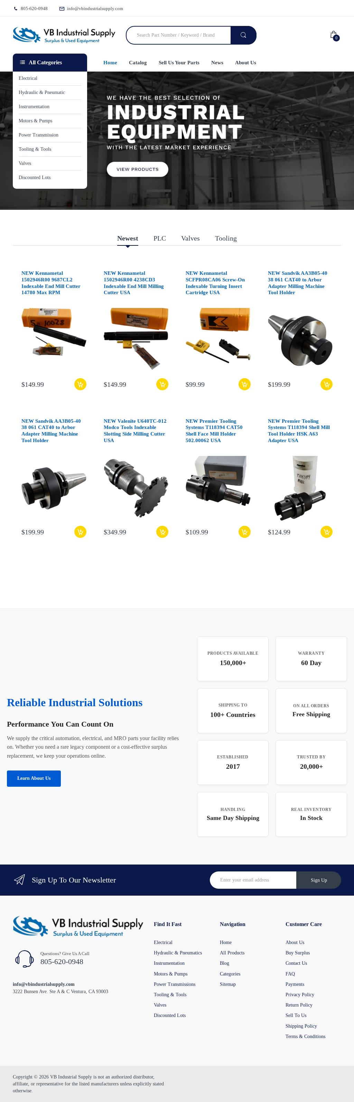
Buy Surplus (298, 952)
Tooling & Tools (170, 994)
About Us (295, 942)
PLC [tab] (159, 238)
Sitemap (228, 984)
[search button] (244, 35)
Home (226, 942)
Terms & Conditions (305, 1036)
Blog (224, 963)
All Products (232, 952)
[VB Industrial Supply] (64, 35)
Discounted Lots (170, 1015)
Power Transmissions (174, 984)
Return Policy (299, 1005)
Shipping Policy (301, 1026)
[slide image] (177, 141)
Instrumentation (169, 963)
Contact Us (296, 963)
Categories (230, 974)
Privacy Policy (300, 994)
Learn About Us (33, 778)
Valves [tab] (190, 238)
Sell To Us (296, 1015)
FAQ (290, 974)
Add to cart (80, 384)
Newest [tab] (127, 238)
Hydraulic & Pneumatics (178, 952)
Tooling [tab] (226, 238)
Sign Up (319, 880)
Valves (160, 1005)
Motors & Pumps (170, 974)
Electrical (163, 942)
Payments (295, 984)
